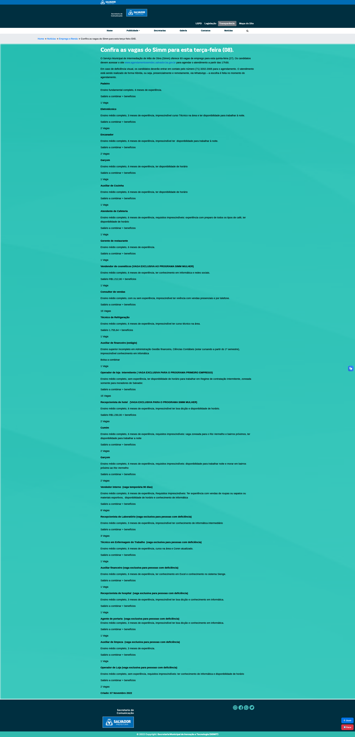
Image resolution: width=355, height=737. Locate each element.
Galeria (183, 31)
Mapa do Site (246, 23)
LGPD (199, 23)
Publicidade (132, 31)
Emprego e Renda (68, 38)
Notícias (51, 38)
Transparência (227, 23)
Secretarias (160, 31)
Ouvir (348, 720)
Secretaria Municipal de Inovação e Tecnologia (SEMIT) (188, 734)
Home (110, 31)
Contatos (205, 31)
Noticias (228, 31)
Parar (348, 727)
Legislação (210, 23)
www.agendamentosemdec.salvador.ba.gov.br (150, 62)
